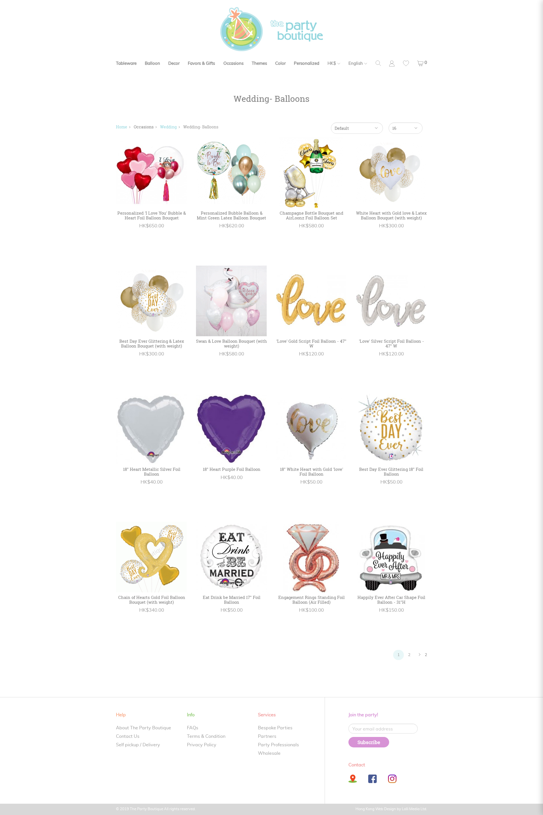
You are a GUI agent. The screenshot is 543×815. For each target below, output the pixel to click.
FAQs (192, 728)
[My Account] (392, 63)
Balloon (152, 63)
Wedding (168, 127)
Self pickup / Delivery (138, 745)
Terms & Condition (206, 736)
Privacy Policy (201, 745)
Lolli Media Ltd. (414, 809)
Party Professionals (278, 745)
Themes (259, 63)
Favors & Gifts (201, 63)
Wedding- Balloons (200, 127)
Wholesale (269, 753)
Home (121, 127)
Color (280, 63)
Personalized (306, 63)
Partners (267, 736)
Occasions (233, 63)
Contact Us (127, 736)
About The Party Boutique (143, 728)
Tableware (126, 63)
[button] (422, 63)
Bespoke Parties (275, 728)
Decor (174, 63)
